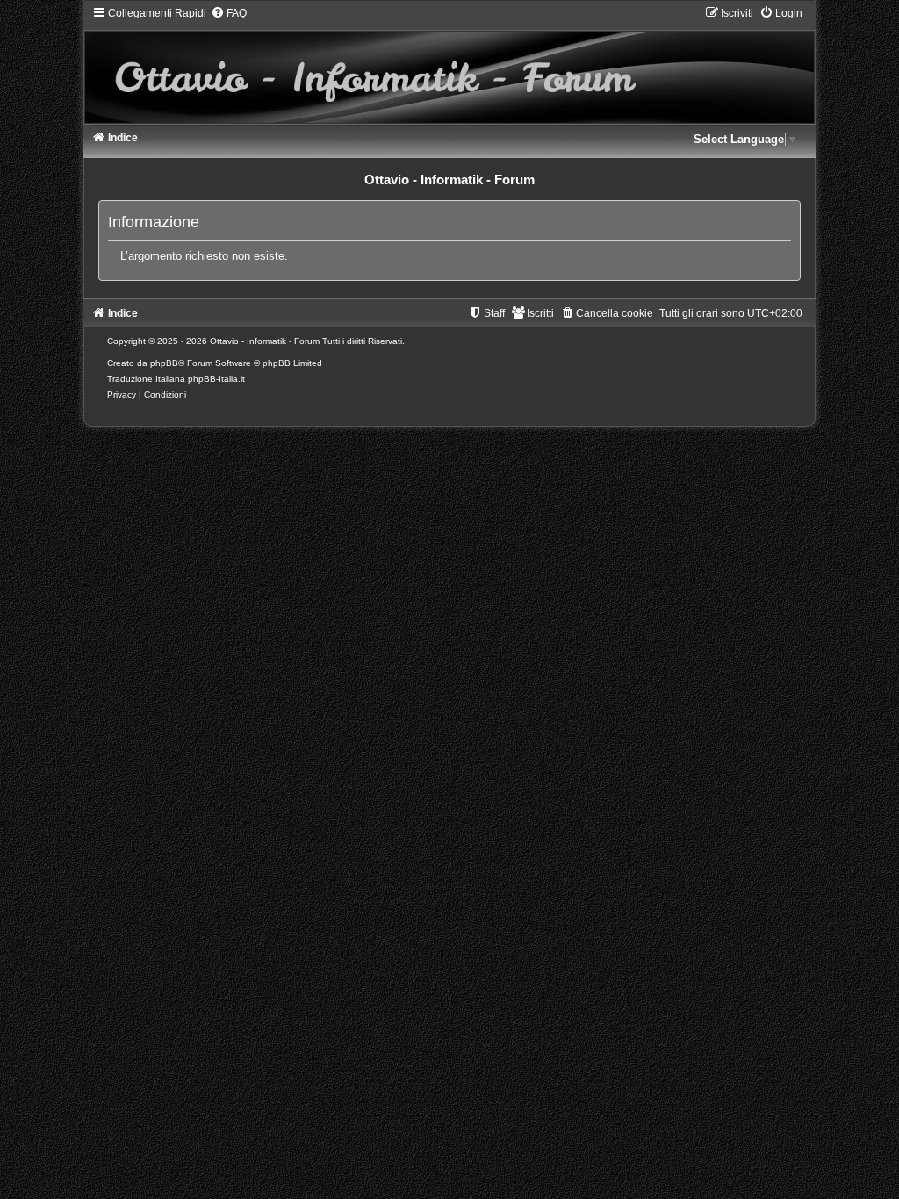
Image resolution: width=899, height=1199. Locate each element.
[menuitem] (229, 13)
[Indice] (450, 64)
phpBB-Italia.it (216, 379)
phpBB (164, 363)
